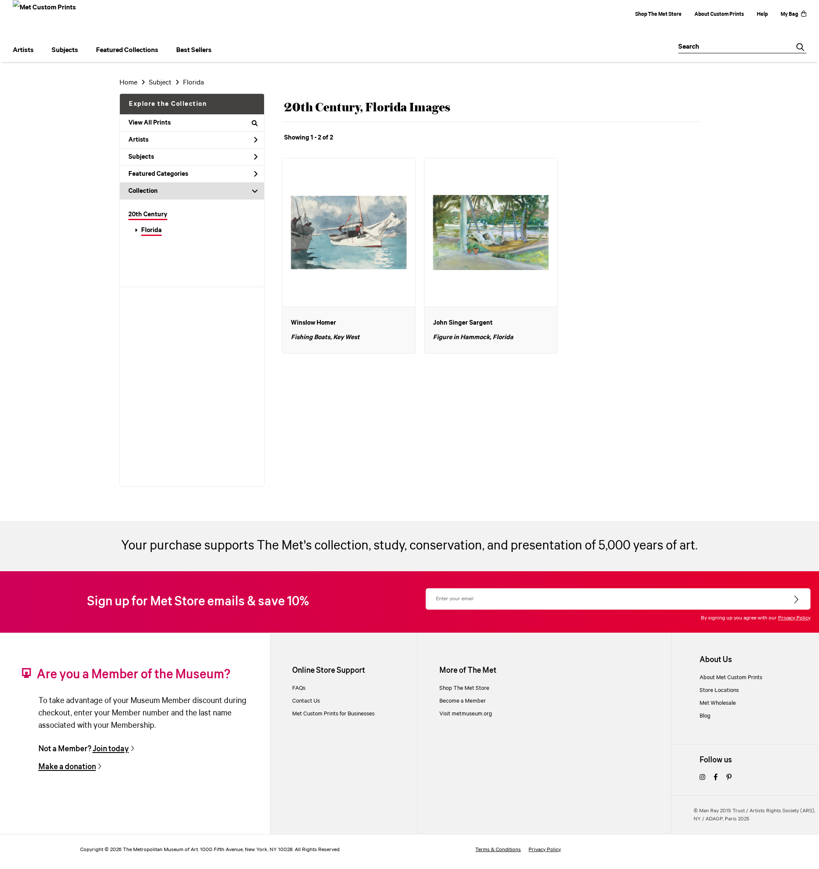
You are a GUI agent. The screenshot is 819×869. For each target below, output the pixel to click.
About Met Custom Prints (731, 677)
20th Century (147, 214)
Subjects (141, 157)
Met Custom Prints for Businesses (333, 714)
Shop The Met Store (658, 14)
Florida (151, 230)
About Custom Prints (719, 14)
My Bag (789, 14)
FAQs (298, 688)
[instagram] (702, 778)
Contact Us (306, 701)
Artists (138, 140)
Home (128, 82)
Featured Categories (158, 174)
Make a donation (67, 766)
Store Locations (719, 690)
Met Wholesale (718, 703)
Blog (705, 716)
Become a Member (462, 701)
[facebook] (716, 778)
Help (762, 14)
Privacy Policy (794, 618)
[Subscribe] (797, 600)
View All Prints (149, 123)
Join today (111, 749)
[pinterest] (729, 778)
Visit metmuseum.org (465, 714)
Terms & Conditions (498, 849)
